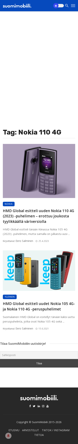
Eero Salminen (24, 241)
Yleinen (10, 296)
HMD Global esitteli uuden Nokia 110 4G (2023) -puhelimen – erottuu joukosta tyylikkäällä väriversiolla (38, 216)
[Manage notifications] (8, 436)
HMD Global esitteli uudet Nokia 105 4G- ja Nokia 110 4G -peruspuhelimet (39, 306)
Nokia (9, 204)
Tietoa (39, 435)
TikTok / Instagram (55, 430)
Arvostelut (30, 430)
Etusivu (14, 430)
